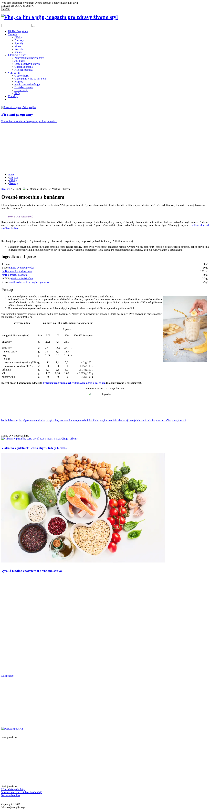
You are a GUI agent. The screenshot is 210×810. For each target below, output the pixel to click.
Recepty (18, 49)
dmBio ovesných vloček (21, 267)
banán (4, 420)
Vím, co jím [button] (14, 72)
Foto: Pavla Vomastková (20, 216)
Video (17, 46)
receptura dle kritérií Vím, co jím (90, 420)
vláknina (150, 420)
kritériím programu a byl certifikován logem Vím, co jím (74, 383)
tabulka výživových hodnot (131, 420)
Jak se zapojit (21, 90)
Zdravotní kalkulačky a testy (29, 57)
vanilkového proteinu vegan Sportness (29, 282)
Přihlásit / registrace (18, 31)
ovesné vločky (37, 420)
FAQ (17, 93)
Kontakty (13, 96)
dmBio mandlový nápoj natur (17, 271)
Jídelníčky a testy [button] (17, 55)
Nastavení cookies (10, 795)
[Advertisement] (105, 147)
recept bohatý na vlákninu (59, 420)
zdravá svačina (163, 420)
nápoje (26, 420)
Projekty (18, 81)
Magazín (12, 34)
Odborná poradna (23, 66)
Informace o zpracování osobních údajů (21, 792)
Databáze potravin (23, 87)
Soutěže (18, 52)
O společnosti (21, 75)
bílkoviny (13, 420)
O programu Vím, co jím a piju (30, 78)
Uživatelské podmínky (13, 789)
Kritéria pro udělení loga (27, 84)
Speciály (18, 43)
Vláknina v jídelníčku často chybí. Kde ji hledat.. (34, 448)
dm (20, 420)
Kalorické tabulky (23, 69)
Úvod (11, 174)
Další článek (7, 675)
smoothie (112, 420)
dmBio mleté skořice (22, 278)
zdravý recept (179, 420)
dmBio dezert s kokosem (14, 274)
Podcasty (19, 40)
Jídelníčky (19, 60)
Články (18, 37)
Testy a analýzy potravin (27, 63)
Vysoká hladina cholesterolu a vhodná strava (31, 571)
